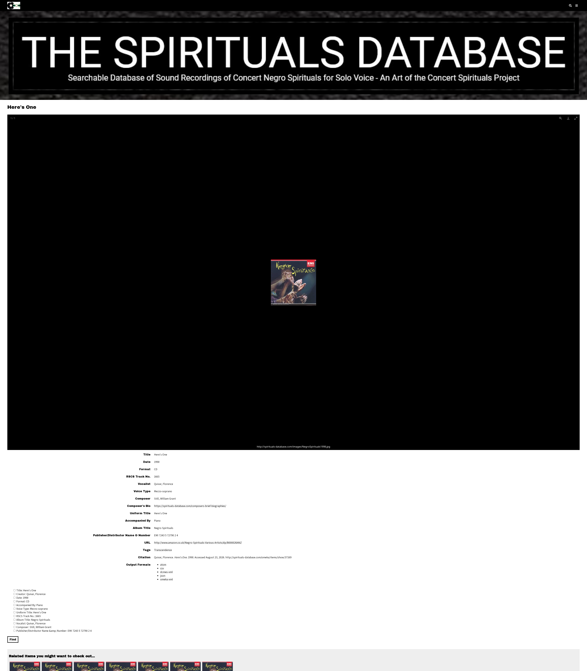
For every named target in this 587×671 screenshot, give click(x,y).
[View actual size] (560, 118)
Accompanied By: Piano (29, 605)
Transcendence (163, 550)
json (162, 575)
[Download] (568, 118)
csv (162, 568)
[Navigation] (577, 5)
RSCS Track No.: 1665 (28, 616)
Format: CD (22, 601)
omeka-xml (166, 579)
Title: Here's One (26, 590)
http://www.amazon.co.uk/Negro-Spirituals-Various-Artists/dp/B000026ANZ (198, 542)
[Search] (570, 5)
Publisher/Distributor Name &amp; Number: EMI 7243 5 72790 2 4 (54, 630)
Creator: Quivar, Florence (31, 594)
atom (163, 564)
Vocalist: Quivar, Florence (31, 623)
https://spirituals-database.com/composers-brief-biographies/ (190, 506)
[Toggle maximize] (576, 118)
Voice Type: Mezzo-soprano (32, 608)
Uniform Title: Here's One (31, 612)
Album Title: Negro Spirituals (33, 619)
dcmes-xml (166, 572)
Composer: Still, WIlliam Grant (33, 627)
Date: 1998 (22, 597)
